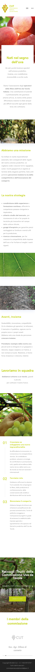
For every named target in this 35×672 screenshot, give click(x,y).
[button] (17, 598)
